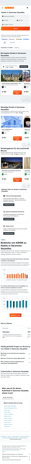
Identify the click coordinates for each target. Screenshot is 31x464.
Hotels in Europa (15, 436)
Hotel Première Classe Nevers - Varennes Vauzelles (12, 83)
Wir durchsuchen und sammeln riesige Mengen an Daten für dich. (15, 457)
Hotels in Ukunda (8, 420)
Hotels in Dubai (7, 422)
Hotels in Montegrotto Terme (10, 408)
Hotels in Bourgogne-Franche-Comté (10, 437)
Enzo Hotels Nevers (7, 129)
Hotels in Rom (7, 410)
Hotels (9, 436)
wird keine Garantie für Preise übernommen (10, 450)
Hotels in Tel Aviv (7, 416)
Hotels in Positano (8, 418)
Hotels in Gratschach (8, 414)
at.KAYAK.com (3, 436)
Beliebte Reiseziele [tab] (8, 397)
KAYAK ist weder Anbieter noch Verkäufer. (12, 454)
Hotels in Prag (7, 426)
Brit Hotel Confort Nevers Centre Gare (12, 170)
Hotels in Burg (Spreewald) (10, 406)
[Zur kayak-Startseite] (9, 8)
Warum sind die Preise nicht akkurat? (11, 460)
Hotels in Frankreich (24, 436)
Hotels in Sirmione (8, 424)
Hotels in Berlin (7, 412)
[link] (8, 204)
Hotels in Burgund (22, 437)
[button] (2, 7)
